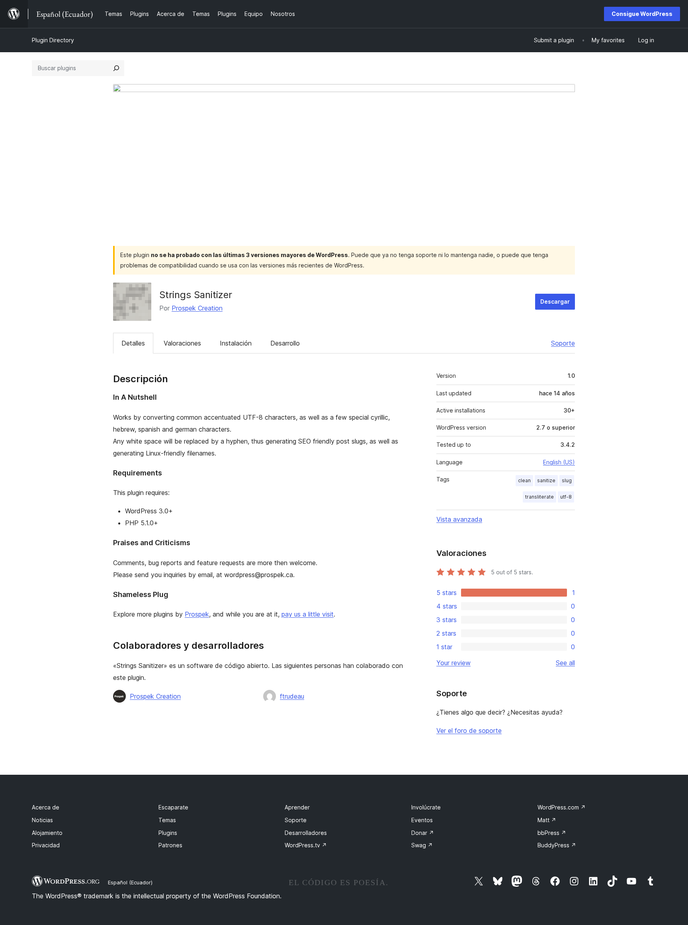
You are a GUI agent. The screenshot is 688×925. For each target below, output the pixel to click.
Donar (422, 832)
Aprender (297, 807)
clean (524, 480)
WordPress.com (562, 807)
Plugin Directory (53, 40)
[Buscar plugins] (116, 68)
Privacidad (46, 845)
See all (565, 663)
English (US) (559, 462)
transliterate (539, 497)
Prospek (197, 614)
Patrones (170, 845)
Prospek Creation (197, 308)
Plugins (167, 832)
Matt (547, 820)
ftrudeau (292, 696)
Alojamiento (47, 832)
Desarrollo (285, 343)
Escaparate (173, 807)
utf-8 (566, 497)
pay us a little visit (307, 614)
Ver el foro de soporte (469, 731)
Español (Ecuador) (130, 882)
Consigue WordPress (642, 13)
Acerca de (45, 807)
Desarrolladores (306, 832)
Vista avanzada (459, 519)
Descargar (555, 301)
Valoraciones (182, 343)
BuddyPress (557, 845)
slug (567, 480)
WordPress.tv (306, 845)
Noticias (42, 820)
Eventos (422, 820)
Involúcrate (426, 807)
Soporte (563, 343)
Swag (422, 845)
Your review (453, 663)
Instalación (236, 343)
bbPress (552, 832)
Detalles (133, 343)
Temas (167, 820)
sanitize (546, 480)
